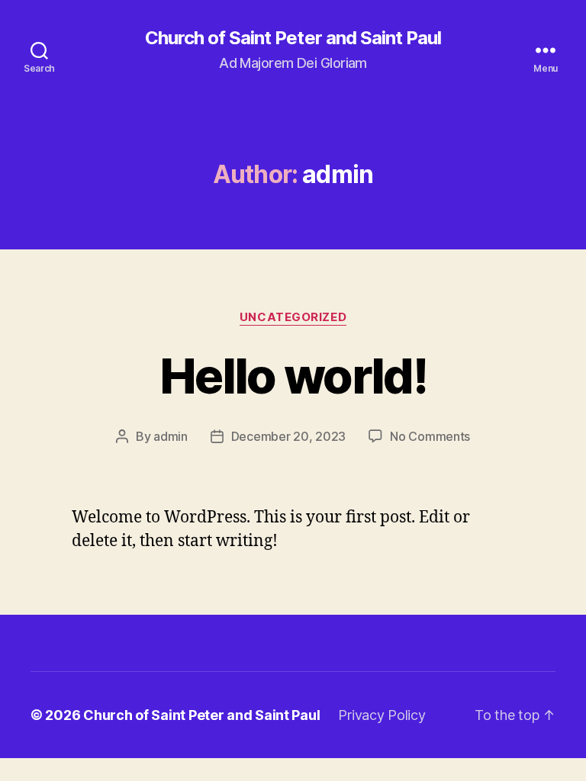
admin (170, 436)
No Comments (430, 436)
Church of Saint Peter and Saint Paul (292, 38)
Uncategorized (293, 317)
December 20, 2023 (288, 436)
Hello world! (293, 375)
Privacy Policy (381, 715)
